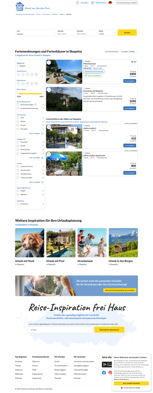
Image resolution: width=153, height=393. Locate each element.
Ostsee (18, 365)
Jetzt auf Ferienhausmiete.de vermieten (120, 290)
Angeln (32, 191)
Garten (32, 125)
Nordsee (18, 361)
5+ (36, 74)
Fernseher (32, 129)
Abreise (80, 31)
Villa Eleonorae (89, 64)
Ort (18, 31)
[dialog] (131, 372)
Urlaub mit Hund (32, 166)
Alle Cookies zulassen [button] (131, 383)
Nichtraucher (32, 149)
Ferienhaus (32, 204)
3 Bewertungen (97, 68)
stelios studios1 (89, 128)
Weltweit (19, 374)
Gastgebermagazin (81, 365)
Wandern (32, 194)
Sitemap (18, 378)
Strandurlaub (32, 170)
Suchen (127, 32)
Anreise (60, 31)
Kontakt (58, 378)
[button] (131, 388)
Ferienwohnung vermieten (127, 3)
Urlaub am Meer (32, 178)
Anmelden (84, 3)
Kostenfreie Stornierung (32, 108)
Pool (32, 118)
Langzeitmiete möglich (32, 153)
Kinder (32, 146)
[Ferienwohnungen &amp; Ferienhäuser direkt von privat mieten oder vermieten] (32, 8)
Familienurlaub (32, 174)
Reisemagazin (60, 370)
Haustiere (32, 142)
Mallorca (18, 370)
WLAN (32, 121)
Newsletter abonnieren (109, 330)
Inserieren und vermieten (84, 361)
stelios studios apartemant (94, 155)
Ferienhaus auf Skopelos (93, 91)
